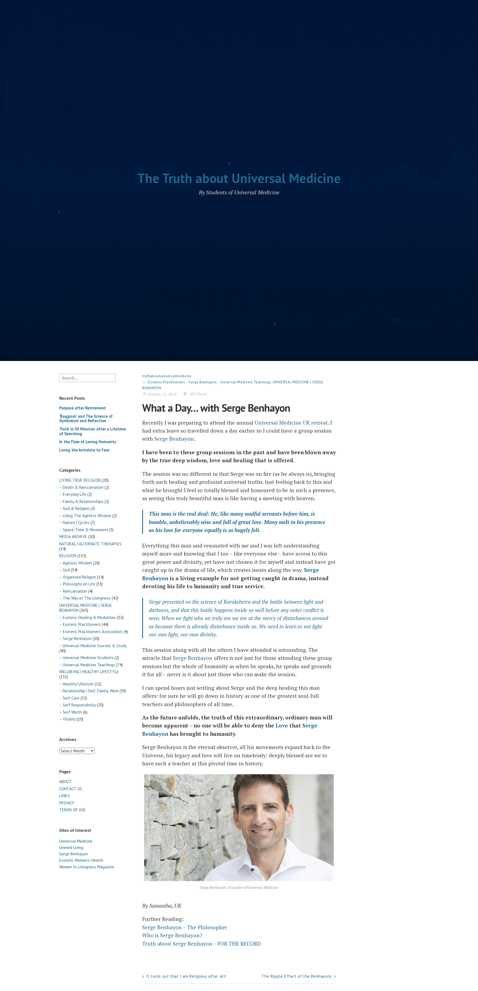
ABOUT (65, 781)
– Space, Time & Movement (83, 529)
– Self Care (69, 698)
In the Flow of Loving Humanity (87, 441)
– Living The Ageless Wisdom (85, 515)
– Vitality (67, 719)
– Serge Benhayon (75, 638)
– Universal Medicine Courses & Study (92, 645)
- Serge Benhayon (201, 382)
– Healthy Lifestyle (76, 684)
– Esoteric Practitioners (80, 624)
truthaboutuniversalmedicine (167, 376)
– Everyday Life (72, 494)
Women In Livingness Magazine (86, 866)
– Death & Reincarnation (81, 487)
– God (64, 569)
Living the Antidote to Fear (84, 450)
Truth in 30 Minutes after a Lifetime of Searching (92, 431)
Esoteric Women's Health (81, 860)
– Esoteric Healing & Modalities (87, 617)
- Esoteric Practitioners (165, 382)
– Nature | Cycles (74, 522)
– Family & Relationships (81, 501)
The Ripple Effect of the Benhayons (296, 976)
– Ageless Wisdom (75, 563)
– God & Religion (74, 508)
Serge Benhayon (73, 853)
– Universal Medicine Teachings (87, 664)
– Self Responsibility (77, 705)
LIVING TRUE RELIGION (80, 480)
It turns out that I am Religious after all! (186, 976)
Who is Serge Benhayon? (172, 935)
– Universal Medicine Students (86, 657)
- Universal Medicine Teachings (244, 382)
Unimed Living (71, 847)
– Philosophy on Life (77, 584)
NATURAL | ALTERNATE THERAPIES (90, 543)
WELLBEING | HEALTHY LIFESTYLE (89, 671)
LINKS (64, 795)
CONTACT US (70, 788)
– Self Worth (70, 712)
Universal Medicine (75, 841)
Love (282, 725)
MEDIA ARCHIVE (73, 536)
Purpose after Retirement (82, 408)
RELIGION (67, 555)
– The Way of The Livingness (85, 598)
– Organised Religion (77, 577)
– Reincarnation (73, 591)
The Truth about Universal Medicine (239, 178)
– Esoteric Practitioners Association (90, 631)
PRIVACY (66, 803)
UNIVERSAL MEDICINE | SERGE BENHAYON (85, 608)
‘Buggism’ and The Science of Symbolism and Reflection (86, 418)
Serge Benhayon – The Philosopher (184, 927)
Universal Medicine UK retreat (291, 422)
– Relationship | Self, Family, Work (88, 690)
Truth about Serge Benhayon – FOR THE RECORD (201, 943)
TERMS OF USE (72, 809)
